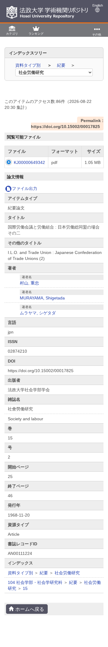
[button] (12, 30)
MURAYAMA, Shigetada (42, 298)
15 (25, 588)
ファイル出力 (24, 188)
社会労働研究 (67, 572)
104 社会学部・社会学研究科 (35, 582)
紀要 (62, 65)
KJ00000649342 (29, 162)
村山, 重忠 (29, 283)
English (97, 5)
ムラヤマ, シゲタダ (38, 312)
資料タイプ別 (28, 65)
